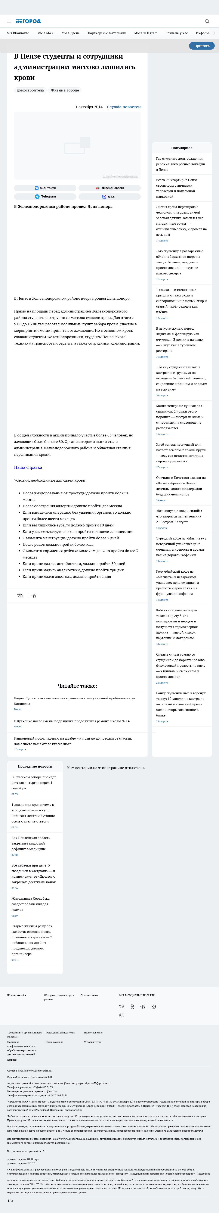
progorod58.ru (72, 1116)
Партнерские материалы (107, 33)
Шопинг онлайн (16, 995)
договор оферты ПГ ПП (21, 1163)
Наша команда (54, 1042)
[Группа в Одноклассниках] (132, 1006)
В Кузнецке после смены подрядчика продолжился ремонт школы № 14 (72, 723)
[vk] (20, 595)
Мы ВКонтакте (18, 33)
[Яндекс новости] (109, 188)
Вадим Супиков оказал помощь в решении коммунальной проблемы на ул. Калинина (75, 703)
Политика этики (93, 1032)
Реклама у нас (177, 33)
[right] (214, 33)
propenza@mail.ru (64, 1083)
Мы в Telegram (145, 33)
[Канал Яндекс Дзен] (153, 1006)
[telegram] (35, 595)
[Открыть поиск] (207, 21)
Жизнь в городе (65, 90)
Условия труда (92, 1042)
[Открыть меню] (9, 21)
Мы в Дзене (71, 33)
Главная (11, 1059)
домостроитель (30, 90)
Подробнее (203, 1173)
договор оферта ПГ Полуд (23, 1159)
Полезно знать (89, 995)
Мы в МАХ (45, 33)
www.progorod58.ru (40, 1070)
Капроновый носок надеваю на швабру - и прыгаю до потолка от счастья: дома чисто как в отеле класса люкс (73, 743)
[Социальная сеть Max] (109, 196)
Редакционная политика (60, 1032)
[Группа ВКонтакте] (45, 188)
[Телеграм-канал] (45, 196)
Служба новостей (124, 106)
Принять (202, 46)
